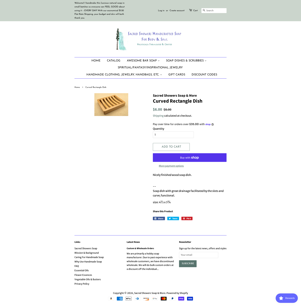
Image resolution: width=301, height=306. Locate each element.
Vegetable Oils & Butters (87, 279)
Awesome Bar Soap (142, 60)
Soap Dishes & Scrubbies (185, 60)
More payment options (171, 165)
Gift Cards (176, 74)
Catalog (113, 60)
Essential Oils (81, 270)
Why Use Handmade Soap (88, 261)
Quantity (158, 128)
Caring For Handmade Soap (89, 257)
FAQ (76, 266)
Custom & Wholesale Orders (140, 248)
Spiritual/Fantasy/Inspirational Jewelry (150, 67)
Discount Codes (204, 74)
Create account (177, 10)
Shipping (158, 115)
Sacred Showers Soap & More (149, 293)
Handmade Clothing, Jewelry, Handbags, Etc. (123, 74)
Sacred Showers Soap (85, 248)
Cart (195, 10)
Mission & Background (86, 252)
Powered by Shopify (177, 293)
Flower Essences (83, 275)
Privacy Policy (81, 283)
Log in (161, 10)
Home (95, 60)
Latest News (133, 242)
